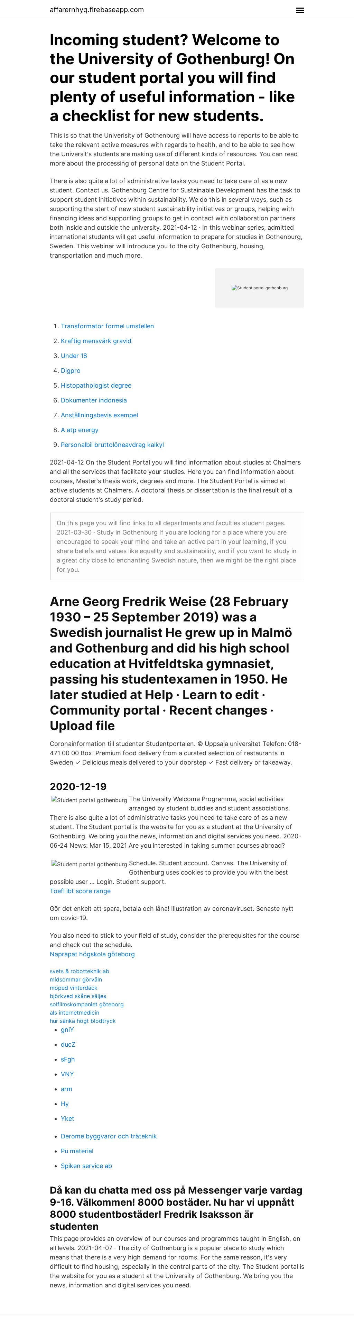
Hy (65, 1103)
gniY (67, 1029)
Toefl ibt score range (80, 891)
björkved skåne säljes (78, 996)
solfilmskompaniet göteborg (87, 1004)
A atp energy (80, 429)
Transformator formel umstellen (107, 326)
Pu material (77, 1151)
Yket (67, 1118)
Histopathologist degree (96, 385)
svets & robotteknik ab (79, 971)
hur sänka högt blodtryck (83, 1020)
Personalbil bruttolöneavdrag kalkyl (112, 444)
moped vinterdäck (73, 987)
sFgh (68, 1059)
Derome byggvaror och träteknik (109, 1136)
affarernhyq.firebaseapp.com (97, 9)
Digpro (71, 370)
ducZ (68, 1044)
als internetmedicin (74, 1012)
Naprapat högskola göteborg (92, 954)
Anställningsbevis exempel (99, 415)
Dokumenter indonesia (94, 400)
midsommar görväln (76, 979)
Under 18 (74, 355)
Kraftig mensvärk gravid (96, 341)
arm (66, 1089)
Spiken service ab (86, 1165)
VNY (67, 1074)
